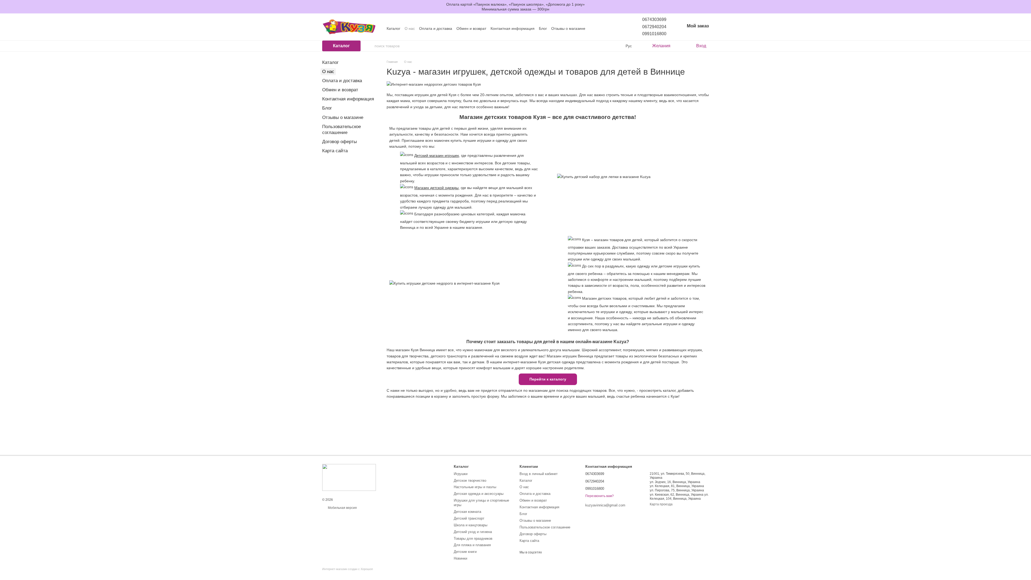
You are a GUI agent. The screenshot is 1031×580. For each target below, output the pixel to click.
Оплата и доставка (435, 28)
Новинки (460, 558)
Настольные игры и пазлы (475, 487)
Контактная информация (513, 28)
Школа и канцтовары (470, 525)
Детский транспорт (469, 518)
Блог (543, 28)
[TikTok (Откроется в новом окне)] (610, 28)
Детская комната (467, 512)
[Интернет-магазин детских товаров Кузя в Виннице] (349, 477)
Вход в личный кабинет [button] (539, 474)
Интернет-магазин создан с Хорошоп (347, 569)
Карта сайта (335, 150)
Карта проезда (661, 504)
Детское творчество (470, 481)
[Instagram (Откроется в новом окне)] (603, 28)
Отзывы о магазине (568, 28)
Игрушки (460, 474)
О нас (410, 28)
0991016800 (654, 33)
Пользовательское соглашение (545, 527)
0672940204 (654, 26)
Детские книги (465, 552)
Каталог (393, 28)
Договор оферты (339, 141)
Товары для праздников (473, 538)
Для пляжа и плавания (472, 545)
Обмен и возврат (471, 28)
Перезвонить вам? (599, 496)
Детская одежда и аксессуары (478, 494)
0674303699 (654, 19)
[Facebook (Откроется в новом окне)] (616, 28)
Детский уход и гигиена (473, 532)
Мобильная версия (342, 508)
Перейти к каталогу (547, 379)
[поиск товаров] (370, 46)
